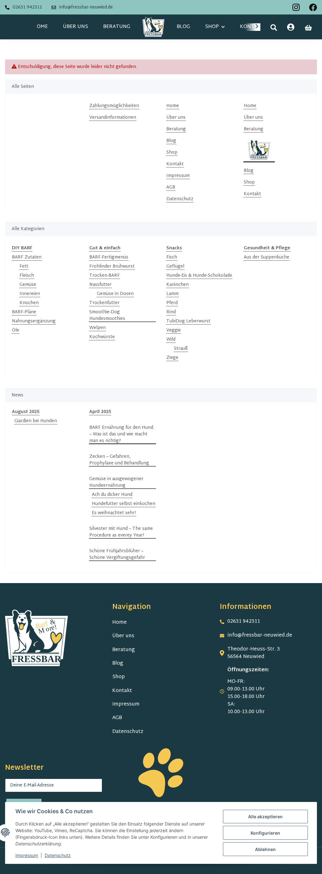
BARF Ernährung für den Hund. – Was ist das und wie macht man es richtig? (121, 434)
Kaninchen (177, 284)
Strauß (181, 348)
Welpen (97, 328)
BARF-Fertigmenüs (108, 257)
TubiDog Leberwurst (188, 321)
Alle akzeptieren (265, 816)
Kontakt (175, 164)
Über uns (75, 26)
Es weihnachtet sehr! (114, 513)
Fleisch (26, 275)
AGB (170, 187)
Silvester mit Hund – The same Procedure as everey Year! (121, 532)
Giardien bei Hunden (35, 421)
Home (40, 26)
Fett (23, 266)
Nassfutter (100, 284)
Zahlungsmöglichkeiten (114, 106)
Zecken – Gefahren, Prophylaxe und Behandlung (119, 460)
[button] (273, 27)
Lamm (172, 294)
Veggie (173, 330)
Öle (15, 330)
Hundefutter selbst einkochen (123, 504)
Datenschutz (179, 199)
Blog (183, 26)
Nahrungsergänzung (34, 321)
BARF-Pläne (24, 312)
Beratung (116, 26)
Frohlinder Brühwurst (112, 266)
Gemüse (27, 284)
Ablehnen (265, 849)
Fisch (171, 257)
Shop (171, 152)
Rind (171, 312)
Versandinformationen (112, 117)
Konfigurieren (265, 833)
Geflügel (175, 266)
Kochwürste (102, 337)
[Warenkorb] (308, 27)
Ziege (172, 358)
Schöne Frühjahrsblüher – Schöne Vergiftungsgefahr (117, 554)
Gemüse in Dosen (115, 294)
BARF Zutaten (27, 257)
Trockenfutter (104, 303)
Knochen (29, 303)
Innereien (29, 294)
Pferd (172, 303)
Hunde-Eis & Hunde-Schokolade (199, 275)
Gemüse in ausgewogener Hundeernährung (116, 482)
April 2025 (100, 412)
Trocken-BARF (104, 275)
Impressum (178, 176)
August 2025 (25, 412)
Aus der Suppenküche (266, 257)
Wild (170, 339)
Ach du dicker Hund (112, 494)
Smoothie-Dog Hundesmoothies (107, 315)
